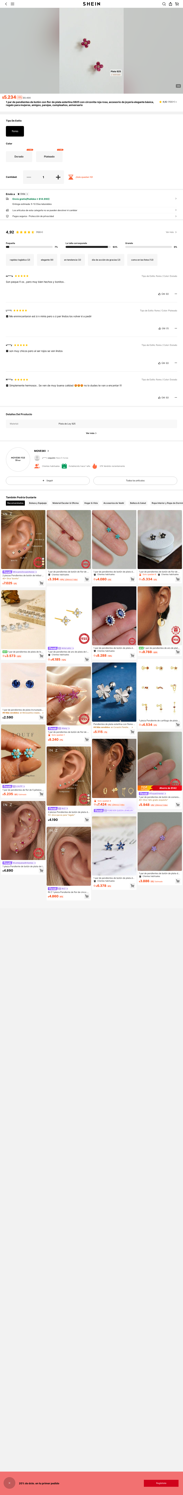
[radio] (19, 156)
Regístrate (161, 1483)
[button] (6, 4)
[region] (91, 237)
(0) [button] (167, 294)
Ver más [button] (170, 232)
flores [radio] (15, 131)
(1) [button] (167, 328)
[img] (160, 788)
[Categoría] (12, 4)
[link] (164, 4)
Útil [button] (163, 294)
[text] (91, 281)
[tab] (15, 503)
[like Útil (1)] (160, 328)
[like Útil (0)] (159, 294)
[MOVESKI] (18, 459)
